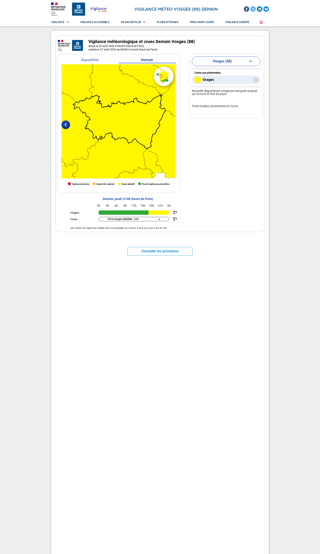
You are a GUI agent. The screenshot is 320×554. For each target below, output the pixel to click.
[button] (261, 22)
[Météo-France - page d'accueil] (78, 9)
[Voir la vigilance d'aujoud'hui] (65, 124)
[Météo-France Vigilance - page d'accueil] (98, 9)
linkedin (259, 9)
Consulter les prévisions (160, 251)
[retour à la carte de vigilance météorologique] (163, 76)
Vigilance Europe (237, 22)
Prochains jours (202, 22)
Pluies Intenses (167, 22)
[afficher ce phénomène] (174, 212)
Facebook (246, 9)
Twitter (253, 9)
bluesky (266, 9)
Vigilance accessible (94, 22)
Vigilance (57, 22)
